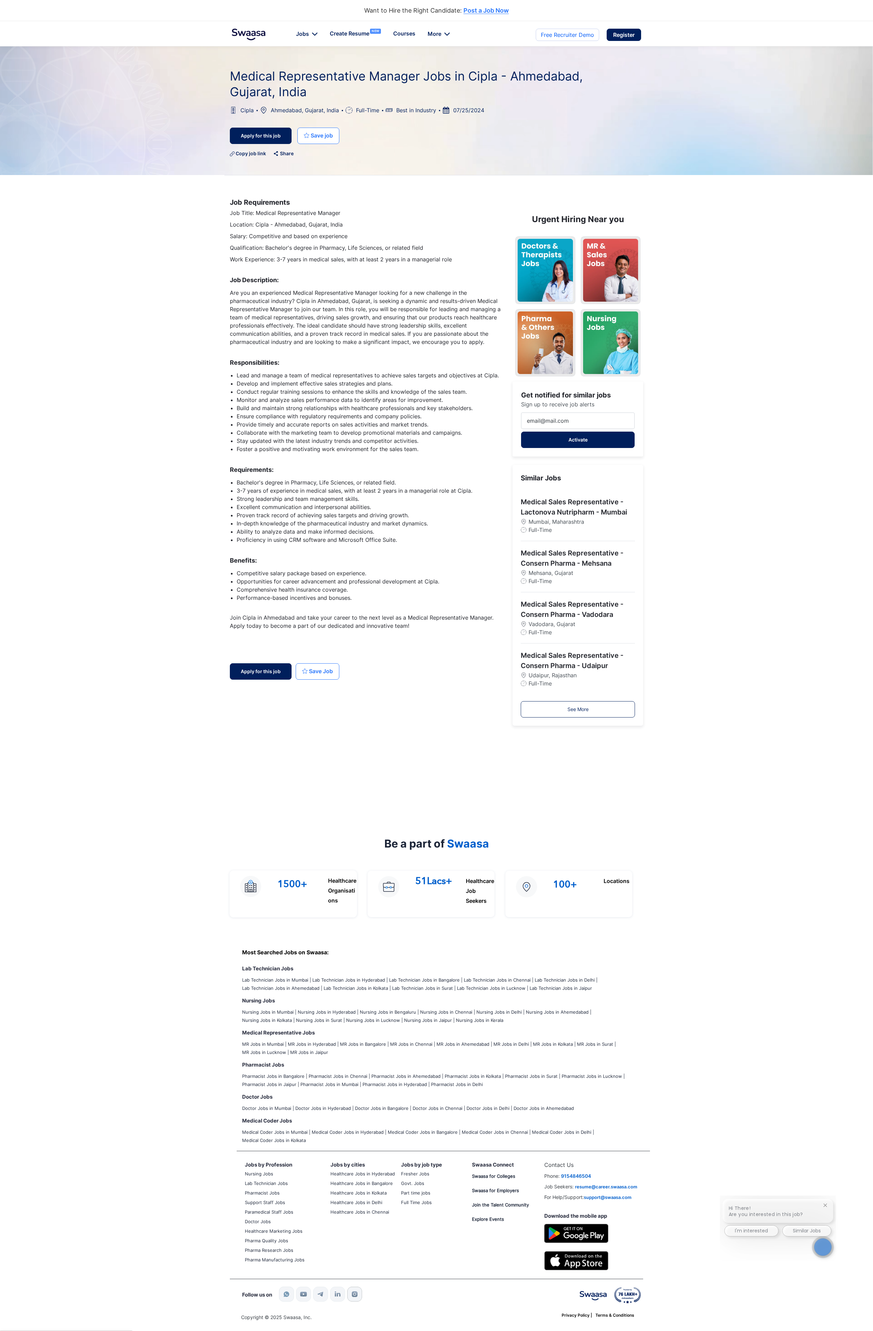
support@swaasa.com (608, 1197)
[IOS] (576, 1260)
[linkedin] (337, 1294)
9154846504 (576, 1176)
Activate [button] (578, 440)
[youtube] (303, 1294)
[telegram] (320, 1294)
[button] (624, 35)
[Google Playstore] (576, 1232)
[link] (248, 34)
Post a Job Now (486, 11)
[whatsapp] (286, 1294)
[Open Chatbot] (823, 1247)
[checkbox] (318, 136)
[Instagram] (354, 1294)
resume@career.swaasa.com (606, 1186)
